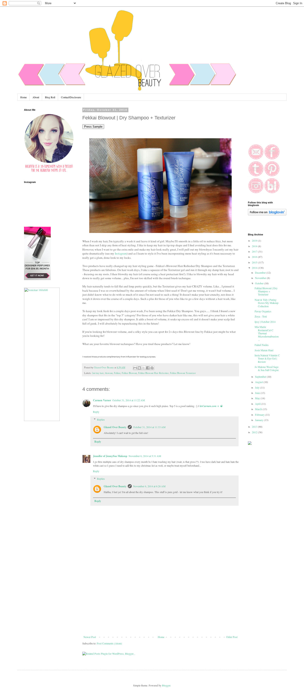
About (35, 97)
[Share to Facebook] (148, 368)
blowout (109, 373)
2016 (255, 257)
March (259, 409)
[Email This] (135, 368)
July (257, 387)
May (258, 398)
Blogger (166, 685)
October (259, 283)
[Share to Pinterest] (152, 368)
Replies (101, 419)
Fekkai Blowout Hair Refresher (153, 373)
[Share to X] (143, 368)
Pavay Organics (263, 311)
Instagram (121, 253)
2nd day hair (98, 373)
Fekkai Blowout (129, 373)
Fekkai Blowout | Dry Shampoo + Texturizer (266, 291)
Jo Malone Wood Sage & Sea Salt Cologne (267, 368)
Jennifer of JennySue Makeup (110, 456)
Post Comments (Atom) (109, 643)
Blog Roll (50, 97)
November (261, 278)
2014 (255, 267)
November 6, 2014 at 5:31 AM (145, 456)
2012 (255, 432)
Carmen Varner (102, 400)
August (259, 382)
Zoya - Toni (261, 316)
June (258, 393)
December (260, 272)
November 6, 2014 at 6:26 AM (149, 486)
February (260, 414)
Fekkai (117, 373)
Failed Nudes (262, 345)
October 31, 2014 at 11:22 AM (128, 400)
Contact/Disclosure (71, 97)
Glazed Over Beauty (115, 427)
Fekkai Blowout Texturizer (183, 373)
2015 (255, 262)
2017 (255, 251)
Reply (96, 411)
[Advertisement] (160, 602)
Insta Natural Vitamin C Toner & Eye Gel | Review (267, 358)
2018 (255, 246)
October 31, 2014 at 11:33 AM (149, 427)
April (258, 403)
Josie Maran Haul (264, 350)
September (261, 376)
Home (23, 97)
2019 (255, 240)
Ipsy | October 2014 (265, 321)
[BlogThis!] (139, 368)
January (259, 420)
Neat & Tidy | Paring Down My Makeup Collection (266, 303)
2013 (255, 426)
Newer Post (89, 637)
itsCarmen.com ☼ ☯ (211, 406)
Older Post (231, 637)
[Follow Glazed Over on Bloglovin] (267, 214)
